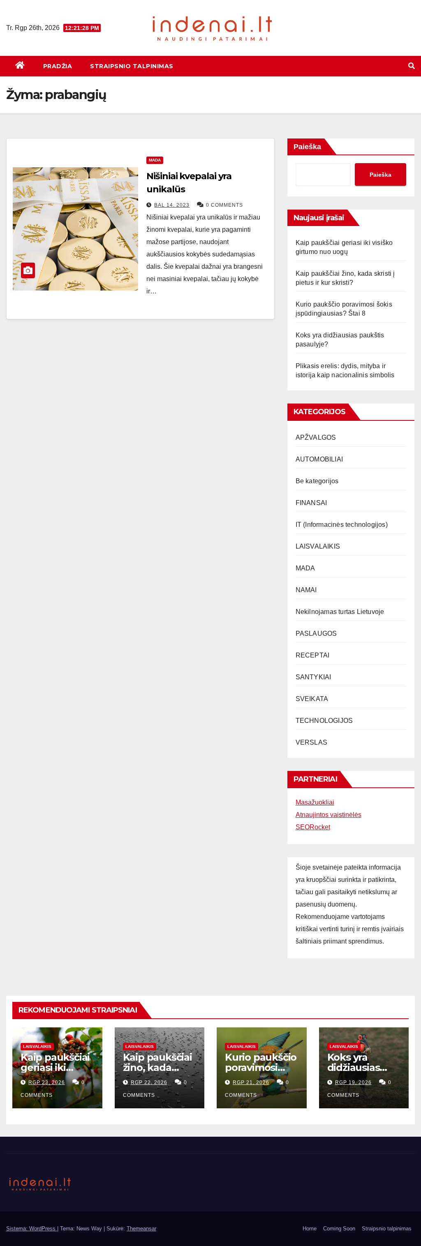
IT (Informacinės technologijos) (342, 524)
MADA (155, 160)
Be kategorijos (317, 481)
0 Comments (224, 205)
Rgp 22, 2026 (149, 1082)
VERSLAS (311, 742)
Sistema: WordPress (31, 1228)
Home (310, 1228)
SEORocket (313, 827)
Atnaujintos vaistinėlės (328, 814)
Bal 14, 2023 (172, 205)
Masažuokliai (315, 802)
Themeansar (141, 1228)
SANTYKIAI (313, 677)
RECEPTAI (313, 655)
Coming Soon (339, 1228)
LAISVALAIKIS (318, 546)
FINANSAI (311, 502)
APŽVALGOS (316, 437)
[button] (411, 65)
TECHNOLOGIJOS (324, 720)
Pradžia (57, 66)
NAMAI (306, 589)
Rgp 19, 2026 (353, 1082)
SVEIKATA (312, 698)
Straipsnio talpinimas (131, 66)
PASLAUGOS (316, 633)
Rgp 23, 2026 (46, 1082)
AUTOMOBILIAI (319, 459)
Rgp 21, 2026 (251, 1082)
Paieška (307, 147)
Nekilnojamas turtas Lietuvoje (340, 611)
